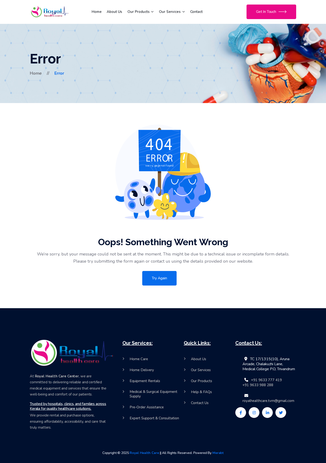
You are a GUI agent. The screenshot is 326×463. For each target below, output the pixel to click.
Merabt (217, 453)
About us (114, 11)
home (36, 73)
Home (96, 11)
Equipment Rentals (145, 381)
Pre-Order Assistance (147, 407)
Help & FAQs (201, 392)
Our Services (169, 11)
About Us (198, 359)
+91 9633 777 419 (266, 380)
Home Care (139, 359)
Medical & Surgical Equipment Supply (153, 394)
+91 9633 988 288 (257, 385)
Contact (196, 11)
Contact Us (200, 403)
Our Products (138, 11)
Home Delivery (142, 370)
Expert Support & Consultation (154, 418)
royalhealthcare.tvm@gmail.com (268, 401)
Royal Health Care (144, 453)
